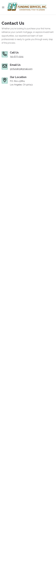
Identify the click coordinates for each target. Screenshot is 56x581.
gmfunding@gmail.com (21, 69)
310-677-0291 (16, 56)
